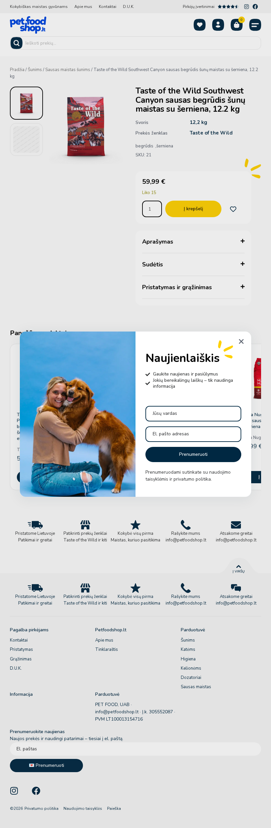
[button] (241, 341)
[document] (135, 414)
